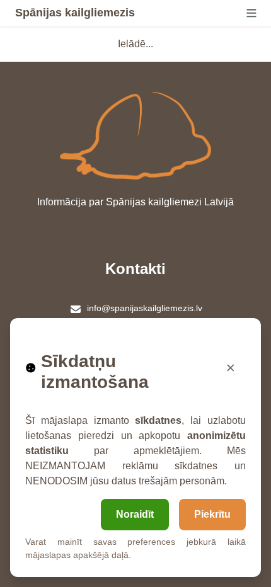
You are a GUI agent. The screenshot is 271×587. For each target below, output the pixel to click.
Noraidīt (135, 514)
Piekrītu (212, 514)
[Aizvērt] (230, 367)
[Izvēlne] (251, 13)
